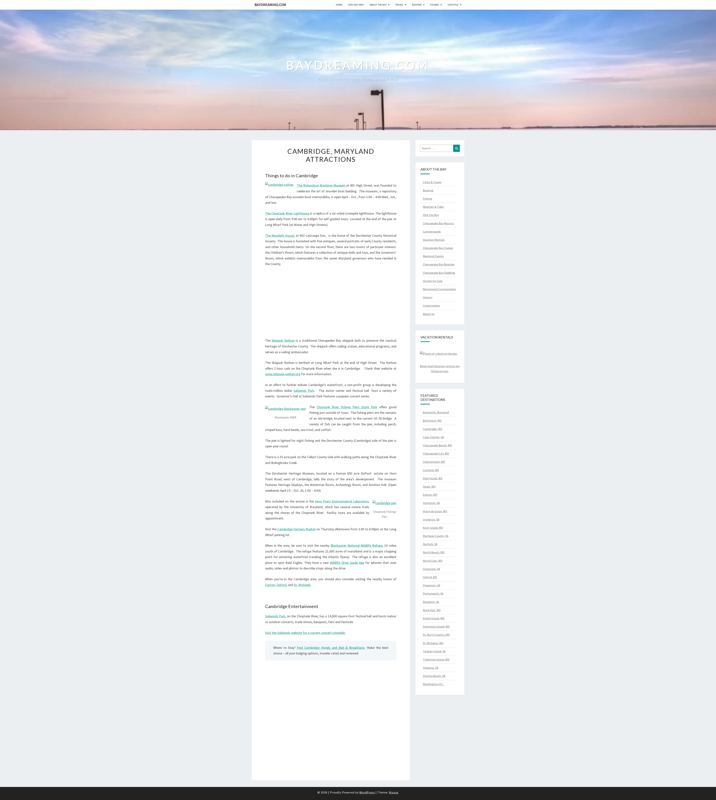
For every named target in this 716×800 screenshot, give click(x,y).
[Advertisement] (330, 298)
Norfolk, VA (430, 544)
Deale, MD (429, 486)
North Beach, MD (434, 552)
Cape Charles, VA (433, 437)
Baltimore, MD (432, 420)
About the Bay (378, 4)
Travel (399, 4)
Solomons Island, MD (436, 626)
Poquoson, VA (431, 585)
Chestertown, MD (434, 462)
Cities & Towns (432, 182)
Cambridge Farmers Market (296, 529)
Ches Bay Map (356, 4)
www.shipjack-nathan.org (282, 374)
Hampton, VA (431, 503)
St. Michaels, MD (433, 643)
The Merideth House (279, 235)
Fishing (434, 4)
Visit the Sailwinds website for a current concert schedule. (305, 633)
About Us (428, 314)
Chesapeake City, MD (436, 453)
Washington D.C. (433, 684)
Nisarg (393, 792)
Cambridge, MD (432, 429)
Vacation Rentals (434, 240)
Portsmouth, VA (433, 593)
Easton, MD (430, 495)
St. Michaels (302, 585)
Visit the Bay (431, 215)
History (427, 297)
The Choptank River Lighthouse (287, 213)
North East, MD (432, 561)
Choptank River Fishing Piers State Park (347, 407)
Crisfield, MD (431, 470)
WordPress (367, 792)
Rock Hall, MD (432, 610)
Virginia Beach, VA (434, 676)
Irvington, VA (431, 519)
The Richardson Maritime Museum (321, 185)
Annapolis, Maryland (436, 412)
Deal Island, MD (432, 478)
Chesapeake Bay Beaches (439, 264)
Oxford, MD (430, 577)
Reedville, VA (431, 602)
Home (339, 4)
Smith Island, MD (434, 618)
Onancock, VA (431, 569)
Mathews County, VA (435, 536)
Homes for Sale (432, 281)
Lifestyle (453, 4)
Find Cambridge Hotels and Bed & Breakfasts (331, 647)
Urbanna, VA (430, 668)
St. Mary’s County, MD (436, 635)
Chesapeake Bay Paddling (439, 273)
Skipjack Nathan (283, 340)
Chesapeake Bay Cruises (438, 248)
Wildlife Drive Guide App (347, 562)
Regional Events (433, 256)
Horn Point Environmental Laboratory (341, 501)
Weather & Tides (433, 207)
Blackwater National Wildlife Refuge (357, 545)
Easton (270, 585)
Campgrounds (432, 231)
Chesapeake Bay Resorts (438, 223)
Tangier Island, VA (434, 651)
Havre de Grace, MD (435, 511)
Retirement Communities (439, 289)
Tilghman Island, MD (436, 659)
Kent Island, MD (433, 528)
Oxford (281, 585)
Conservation (431, 305)
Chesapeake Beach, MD (437, 445)
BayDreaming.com (270, 4)
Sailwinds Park (303, 390)
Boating (417, 4)
